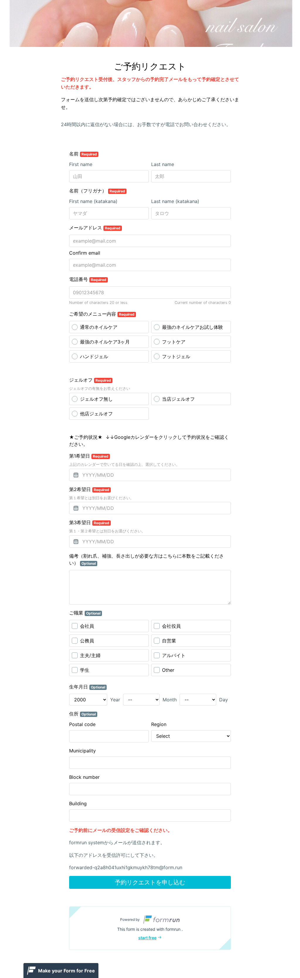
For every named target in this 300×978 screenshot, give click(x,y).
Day (223, 700)
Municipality (82, 751)
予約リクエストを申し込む (150, 882)
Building (78, 803)
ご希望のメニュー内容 (101, 314)
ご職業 (84, 613)
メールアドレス (94, 228)
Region (158, 724)
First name (80, 164)
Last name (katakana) (175, 201)
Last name (162, 164)
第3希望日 (89, 522)
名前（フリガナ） (97, 191)
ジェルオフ (90, 380)
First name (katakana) (93, 201)
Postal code (82, 724)
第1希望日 (88, 456)
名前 (83, 154)
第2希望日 (89, 489)
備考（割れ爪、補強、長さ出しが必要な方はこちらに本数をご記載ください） (146, 559)
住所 (82, 714)
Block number (84, 777)
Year (115, 700)
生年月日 (87, 687)
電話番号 (87, 279)
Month (170, 700)
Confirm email (84, 253)
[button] (150, 928)
